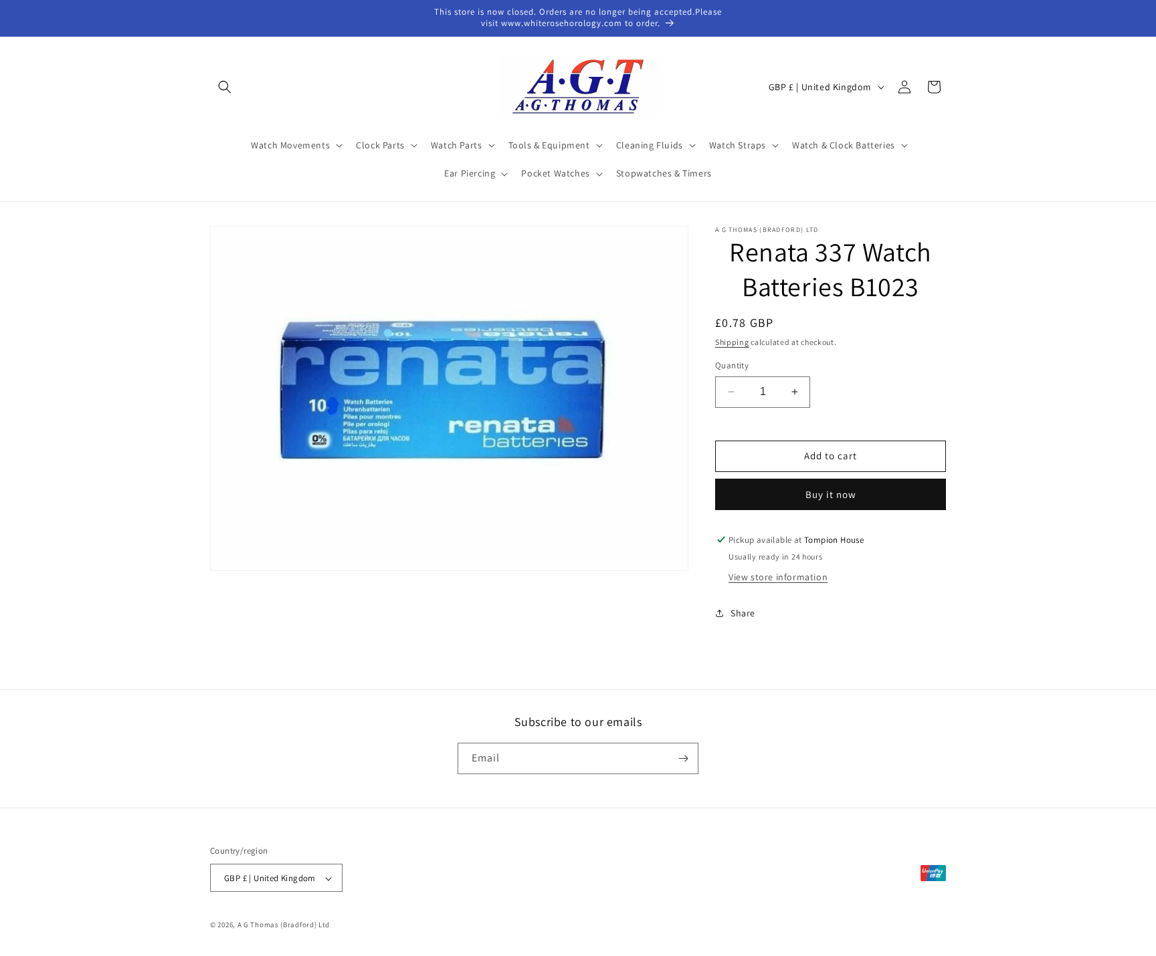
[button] (224, 87)
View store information (778, 577)
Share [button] (743, 613)
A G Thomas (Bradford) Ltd (283, 925)
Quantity (732, 365)
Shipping (732, 342)
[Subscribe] (683, 758)
